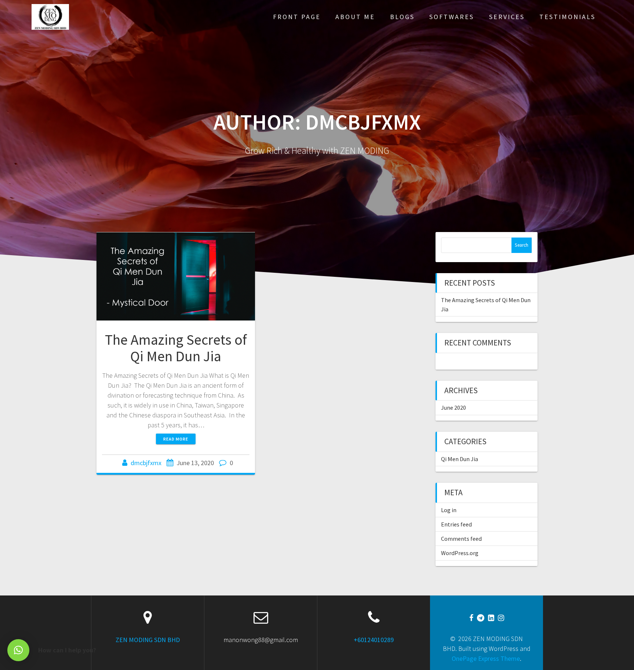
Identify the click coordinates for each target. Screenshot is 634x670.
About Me (355, 16)
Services (507, 16)
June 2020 (453, 407)
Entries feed (456, 524)
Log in (448, 510)
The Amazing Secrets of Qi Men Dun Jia (176, 348)
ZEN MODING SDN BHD (148, 639)
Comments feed (461, 538)
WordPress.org (459, 553)
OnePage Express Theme (486, 658)
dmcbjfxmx (146, 463)
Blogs (402, 16)
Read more (175, 439)
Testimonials (567, 16)
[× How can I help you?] (18, 650)
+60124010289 (374, 639)
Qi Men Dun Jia (459, 459)
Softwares (451, 16)
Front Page (297, 16)
